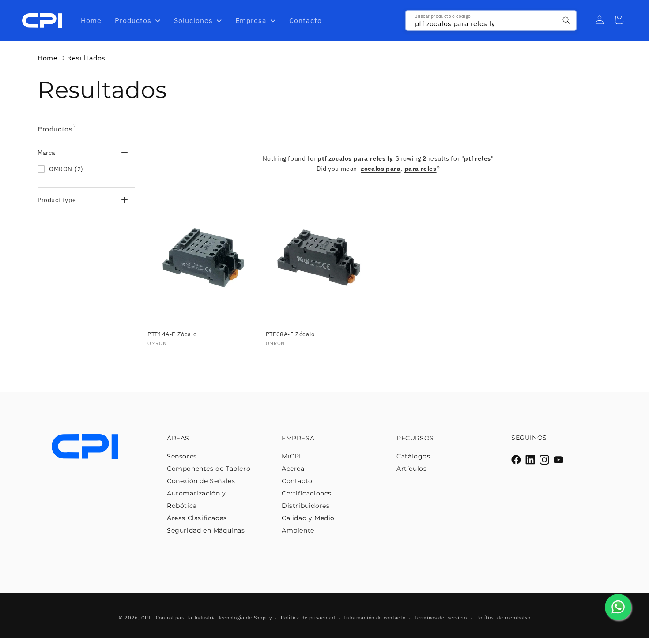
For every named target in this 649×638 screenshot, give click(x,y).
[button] (86, 152)
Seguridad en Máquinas (206, 530)
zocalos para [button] (380, 169)
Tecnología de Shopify (245, 618)
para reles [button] (420, 169)
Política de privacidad (308, 618)
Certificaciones (307, 493)
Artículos (411, 469)
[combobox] (491, 20)
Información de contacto (374, 618)
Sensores (182, 456)
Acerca (293, 469)
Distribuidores (305, 506)
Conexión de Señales (201, 481)
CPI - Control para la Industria (178, 618)
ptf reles (477, 158)
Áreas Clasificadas (197, 518)
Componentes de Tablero (208, 469)
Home (47, 57)
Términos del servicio (441, 618)
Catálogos (413, 456)
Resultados (86, 57)
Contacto (297, 481)
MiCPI (291, 456)
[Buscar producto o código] (566, 20)
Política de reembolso (503, 618)
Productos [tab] (57, 128)
